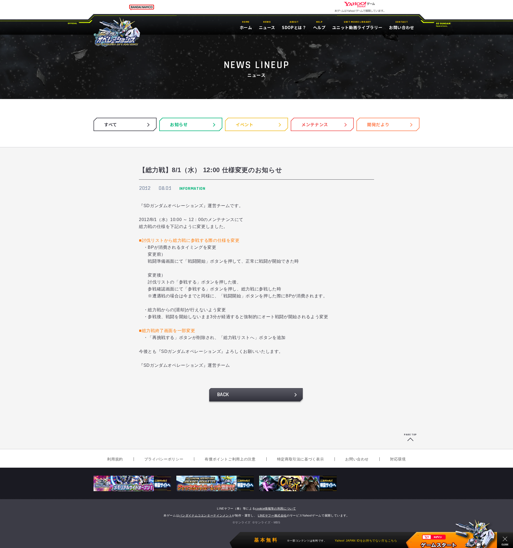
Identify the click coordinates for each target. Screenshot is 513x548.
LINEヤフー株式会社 (272, 515)
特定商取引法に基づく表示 (300, 459)
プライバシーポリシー (163, 459)
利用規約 (115, 459)
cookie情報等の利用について (275, 508)
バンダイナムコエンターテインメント (205, 515)
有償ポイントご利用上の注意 (230, 459)
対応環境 (398, 459)
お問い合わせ (357, 459)
